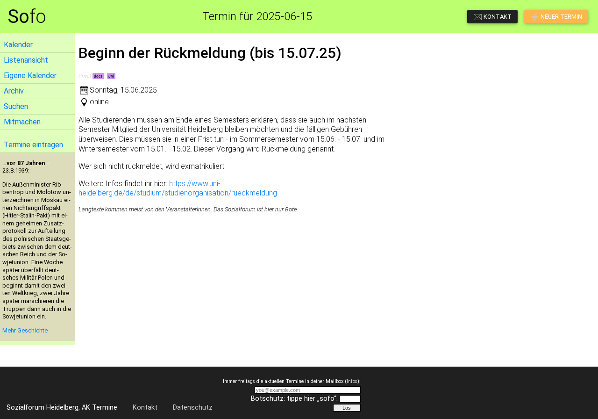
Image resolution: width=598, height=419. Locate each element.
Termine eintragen (33, 144)
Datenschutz (193, 408)
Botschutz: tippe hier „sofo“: (294, 399)
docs (98, 76)
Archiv (14, 91)
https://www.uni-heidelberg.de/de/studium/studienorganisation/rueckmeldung (177, 188)
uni (111, 76)
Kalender (18, 44)
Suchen (16, 106)
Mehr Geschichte (25, 330)
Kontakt (145, 408)
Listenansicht (26, 60)
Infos (352, 381)
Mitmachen (22, 121)
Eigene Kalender (30, 75)
